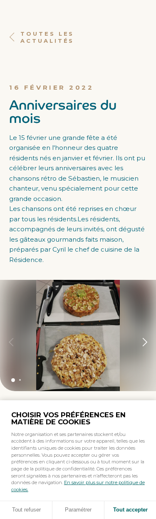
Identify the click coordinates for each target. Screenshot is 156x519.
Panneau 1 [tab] (13, 380)
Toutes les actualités (47, 37)
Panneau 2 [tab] (20, 380)
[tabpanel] (78, 335)
